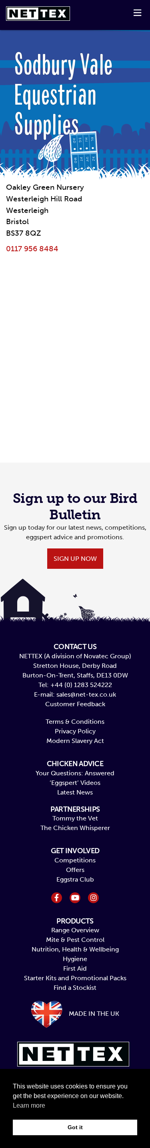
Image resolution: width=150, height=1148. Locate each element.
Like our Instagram (93, 897)
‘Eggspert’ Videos (75, 783)
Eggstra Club (75, 879)
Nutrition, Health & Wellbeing (75, 949)
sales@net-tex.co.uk (86, 694)
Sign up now (75, 558)
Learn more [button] (29, 1105)
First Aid (75, 968)
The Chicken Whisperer (75, 828)
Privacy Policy (75, 731)
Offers (75, 870)
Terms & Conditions (75, 721)
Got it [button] (75, 1127)
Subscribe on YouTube (75, 897)
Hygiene (75, 959)
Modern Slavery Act (75, 741)
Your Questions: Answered (75, 773)
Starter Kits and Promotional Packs (75, 978)
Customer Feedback (75, 704)
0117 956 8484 (32, 248)
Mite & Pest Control (75, 939)
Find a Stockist (75, 987)
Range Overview (75, 930)
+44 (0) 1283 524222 (81, 685)
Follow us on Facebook (56, 897)
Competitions (75, 860)
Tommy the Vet (75, 818)
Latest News (75, 792)
